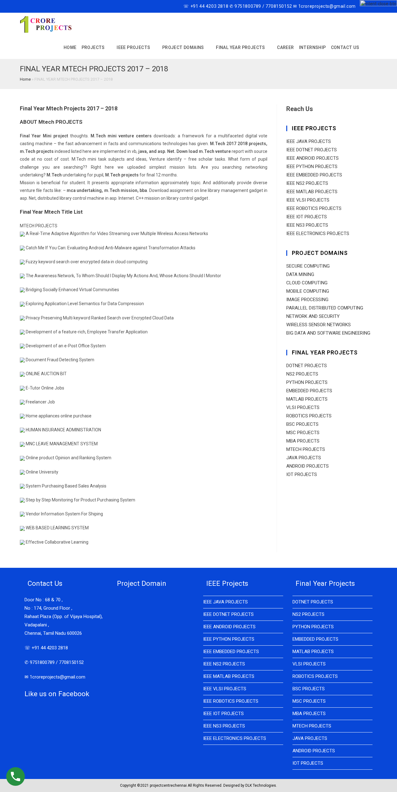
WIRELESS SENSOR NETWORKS (318, 324)
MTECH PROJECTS (305, 449)
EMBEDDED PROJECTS (309, 391)
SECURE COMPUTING (308, 266)
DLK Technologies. (261, 785)
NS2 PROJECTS (302, 374)
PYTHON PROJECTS (307, 382)
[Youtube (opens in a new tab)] (43, 6)
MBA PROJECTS (302, 441)
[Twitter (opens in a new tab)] (22, 6)
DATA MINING (300, 274)
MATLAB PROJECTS (307, 399)
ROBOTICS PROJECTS (309, 416)
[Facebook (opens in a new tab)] (28, 6)
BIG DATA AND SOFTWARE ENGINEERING (328, 333)
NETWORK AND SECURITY (313, 316)
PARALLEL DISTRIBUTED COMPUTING (324, 308)
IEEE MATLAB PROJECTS (311, 191)
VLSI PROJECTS (302, 407)
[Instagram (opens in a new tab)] (35, 6)
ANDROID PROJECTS (307, 466)
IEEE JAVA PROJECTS (308, 141)
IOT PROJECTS (301, 474)
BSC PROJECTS (302, 424)
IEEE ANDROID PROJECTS (312, 158)
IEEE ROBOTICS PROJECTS (313, 208)
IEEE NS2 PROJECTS (307, 183)
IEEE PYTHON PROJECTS (311, 166)
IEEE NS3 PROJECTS (307, 225)
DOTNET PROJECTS (306, 365)
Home (25, 79)
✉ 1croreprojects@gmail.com (55, 677)
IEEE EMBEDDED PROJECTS (314, 175)
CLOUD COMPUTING (307, 283)
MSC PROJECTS (302, 432)
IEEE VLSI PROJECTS (307, 200)
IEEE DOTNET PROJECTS (311, 150)
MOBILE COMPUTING (307, 291)
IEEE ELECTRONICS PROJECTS (317, 233)
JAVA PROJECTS (303, 458)
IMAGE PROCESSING (307, 299)
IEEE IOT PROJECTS (306, 217)
